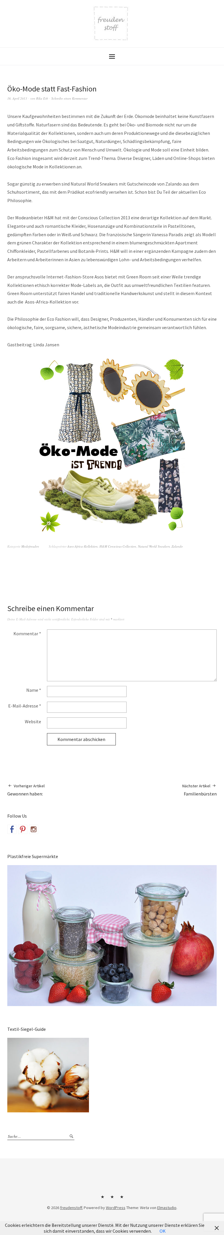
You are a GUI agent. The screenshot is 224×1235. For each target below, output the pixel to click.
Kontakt (102, 1199)
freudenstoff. (71, 1207)
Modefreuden (30, 546)
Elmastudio (166, 1207)
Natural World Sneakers (154, 546)
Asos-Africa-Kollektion (82, 546)
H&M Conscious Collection (117, 546)
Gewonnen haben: (26, 790)
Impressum (112, 1199)
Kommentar (27, 633)
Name (33, 690)
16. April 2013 (17, 98)
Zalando (177, 546)
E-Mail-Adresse (24, 706)
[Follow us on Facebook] (12, 829)
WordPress (115, 1207)
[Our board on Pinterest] (22, 829)
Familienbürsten (199, 790)
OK (163, 1231)
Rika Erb (42, 98)
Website (33, 721)
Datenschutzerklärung (121, 1199)
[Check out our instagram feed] (33, 829)
